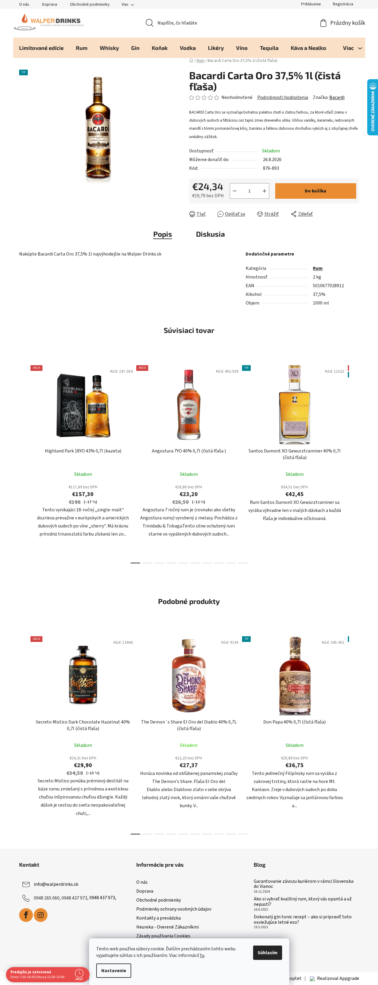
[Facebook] (26, 915)
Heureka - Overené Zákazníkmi (167, 927)
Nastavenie (113, 970)
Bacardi (337, 97)
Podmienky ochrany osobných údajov (173, 909)
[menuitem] (41, 48)
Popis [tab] (162, 234)
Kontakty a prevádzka (158, 918)
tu (202, 955)
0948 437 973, (102, 897)
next (354, 462)
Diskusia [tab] (210, 234)
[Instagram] (41, 915)
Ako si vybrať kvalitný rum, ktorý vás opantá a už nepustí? (303, 902)
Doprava (49, 4)
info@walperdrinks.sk (56, 884)
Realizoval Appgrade (338, 978)
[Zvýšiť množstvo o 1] (264, 190)
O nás (24, 4)
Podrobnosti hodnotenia (282, 97)
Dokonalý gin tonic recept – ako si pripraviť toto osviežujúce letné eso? (303, 919)
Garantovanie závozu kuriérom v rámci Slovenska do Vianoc (303, 884)
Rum (318, 268)
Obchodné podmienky (90, 4)
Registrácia (343, 4)
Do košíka (315, 191)
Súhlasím (268, 952)
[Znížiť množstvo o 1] (234, 190)
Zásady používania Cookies (163, 936)
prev (24, 462)
